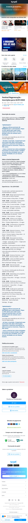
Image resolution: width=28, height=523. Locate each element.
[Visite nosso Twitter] (15, 500)
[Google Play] (16, 465)
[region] (14, 518)
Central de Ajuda (13, 449)
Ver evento (14, 13)
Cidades (3, 481)
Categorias (4, 485)
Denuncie (22, 382)
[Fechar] (26, 515)
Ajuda (3, 495)
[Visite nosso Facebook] (18, 500)
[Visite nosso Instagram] (12, 500)
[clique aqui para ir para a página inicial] (14, 2)
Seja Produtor (5, 488)
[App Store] (10, 465)
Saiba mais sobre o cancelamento (9, 352)
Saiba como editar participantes (9, 361)
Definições (7, 519)
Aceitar (20, 519)
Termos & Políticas (16, 517)
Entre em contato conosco (17, 509)
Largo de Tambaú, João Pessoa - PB (14, 105)
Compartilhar (15, 93)
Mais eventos (15, 410)
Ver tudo (24, 55)
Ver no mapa (7, 376)
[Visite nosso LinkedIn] (9, 500)
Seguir (15, 403)
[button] (4, 516)
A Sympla (4, 492)
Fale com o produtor (15, 406)
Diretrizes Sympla (13, 512)
